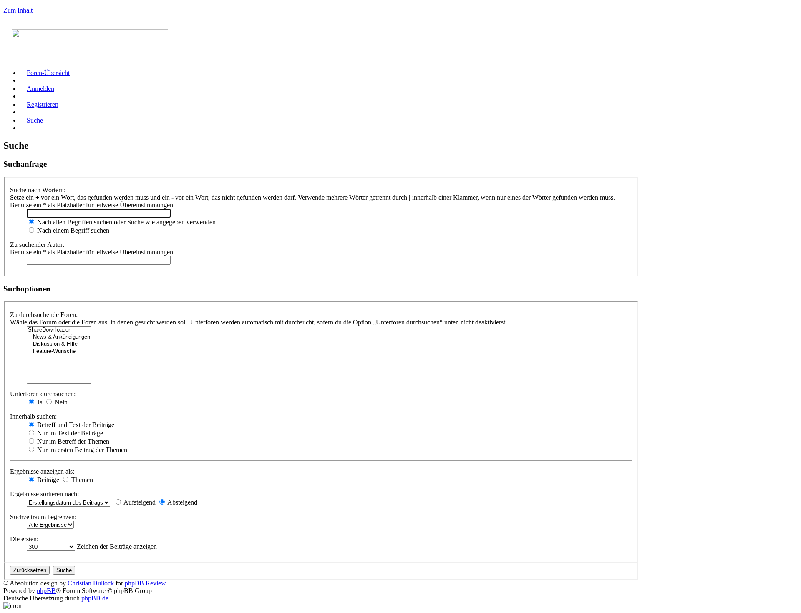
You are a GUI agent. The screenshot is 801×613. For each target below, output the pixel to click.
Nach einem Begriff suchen (72, 230)
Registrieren (42, 104)
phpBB (46, 590)
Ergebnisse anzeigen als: (42, 471)
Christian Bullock (91, 583)
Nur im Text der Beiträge (69, 433)
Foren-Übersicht (48, 72)
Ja (39, 402)
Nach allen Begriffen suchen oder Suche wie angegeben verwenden (125, 222)
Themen (81, 479)
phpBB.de (94, 598)
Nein (60, 402)
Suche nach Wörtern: (37, 189)
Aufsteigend (139, 502)
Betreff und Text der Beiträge (74, 424)
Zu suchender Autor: (37, 244)
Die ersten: (24, 539)
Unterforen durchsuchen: (43, 393)
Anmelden (40, 88)
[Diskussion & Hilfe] (59, 344)
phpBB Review (145, 583)
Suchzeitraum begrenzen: (43, 516)
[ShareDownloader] (59, 330)
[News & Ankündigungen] (59, 337)
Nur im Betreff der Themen (72, 441)
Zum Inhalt (18, 10)
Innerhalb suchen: (33, 416)
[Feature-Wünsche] (59, 351)
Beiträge (47, 479)
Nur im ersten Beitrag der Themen (81, 449)
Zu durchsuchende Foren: (44, 314)
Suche (35, 120)
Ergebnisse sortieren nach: (44, 493)
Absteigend (181, 502)
